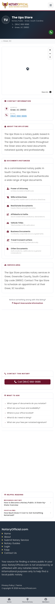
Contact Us (10, 553)
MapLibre (45, 92)
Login (7, 546)
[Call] (51, 32)
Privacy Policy (8, 585)
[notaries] (15, 5)
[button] (27, 68)
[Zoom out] (50, 53)
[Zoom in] (50, 50)
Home (7, 533)
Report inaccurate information (28, 303)
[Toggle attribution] (50, 92)
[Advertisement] (27, 338)
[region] (27, 71)
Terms (19, 585)
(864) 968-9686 (18, 116)
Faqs (6, 549)
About (7, 536)
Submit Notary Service (16, 540)
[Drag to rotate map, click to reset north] (50, 57)
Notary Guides (12, 543)
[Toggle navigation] (50, 5)
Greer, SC (7, 41)
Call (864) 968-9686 (29, 381)
